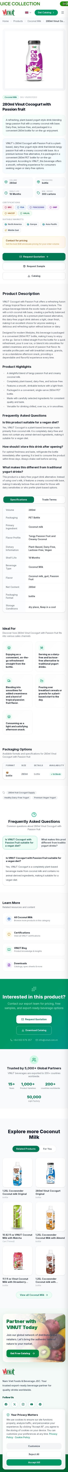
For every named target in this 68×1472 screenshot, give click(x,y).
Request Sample (36, 266)
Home (6, 21)
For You (47, 1148)
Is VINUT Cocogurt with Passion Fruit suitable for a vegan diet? (19, 842)
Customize (34, 1446)
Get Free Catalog (20, 1353)
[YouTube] (31, 1404)
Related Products (26, 1148)
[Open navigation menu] (62, 12)
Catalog (35, 276)
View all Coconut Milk (32, 1295)
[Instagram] (23, 1404)
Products (18, 21)
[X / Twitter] (14, 1404)
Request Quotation (34, 256)
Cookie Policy (22, 1437)
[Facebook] (6, 1404)
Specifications (18, 499)
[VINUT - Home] (9, 12)
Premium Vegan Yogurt (45, 797)
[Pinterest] (40, 1404)
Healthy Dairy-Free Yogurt (16, 797)
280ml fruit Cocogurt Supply (21, 792)
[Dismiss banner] (64, 3)
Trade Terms (49, 499)
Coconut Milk (34, 21)
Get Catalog (44, 12)
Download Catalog (35, 1030)
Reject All (34, 1454)
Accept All (34, 1462)
